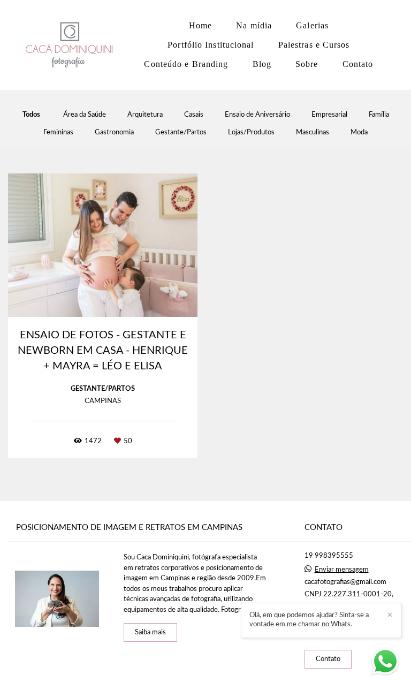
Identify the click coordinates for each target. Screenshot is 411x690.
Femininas (58, 132)
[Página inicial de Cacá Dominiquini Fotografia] (72, 45)
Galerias (312, 25)
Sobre (306, 64)
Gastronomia (114, 132)
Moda (359, 132)
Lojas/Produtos (251, 132)
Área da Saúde (84, 114)
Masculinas (312, 132)
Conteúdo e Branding (186, 64)
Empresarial (329, 114)
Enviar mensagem (342, 569)
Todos (31, 114)
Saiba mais (150, 632)
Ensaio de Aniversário (257, 114)
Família (379, 114)
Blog (262, 64)
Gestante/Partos (181, 132)
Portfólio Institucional (211, 44)
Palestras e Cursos (314, 44)
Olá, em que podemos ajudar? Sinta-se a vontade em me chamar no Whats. (309, 620)
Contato (358, 64)
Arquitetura (145, 114)
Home (200, 25)
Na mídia (254, 25)
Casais (193, 114)
